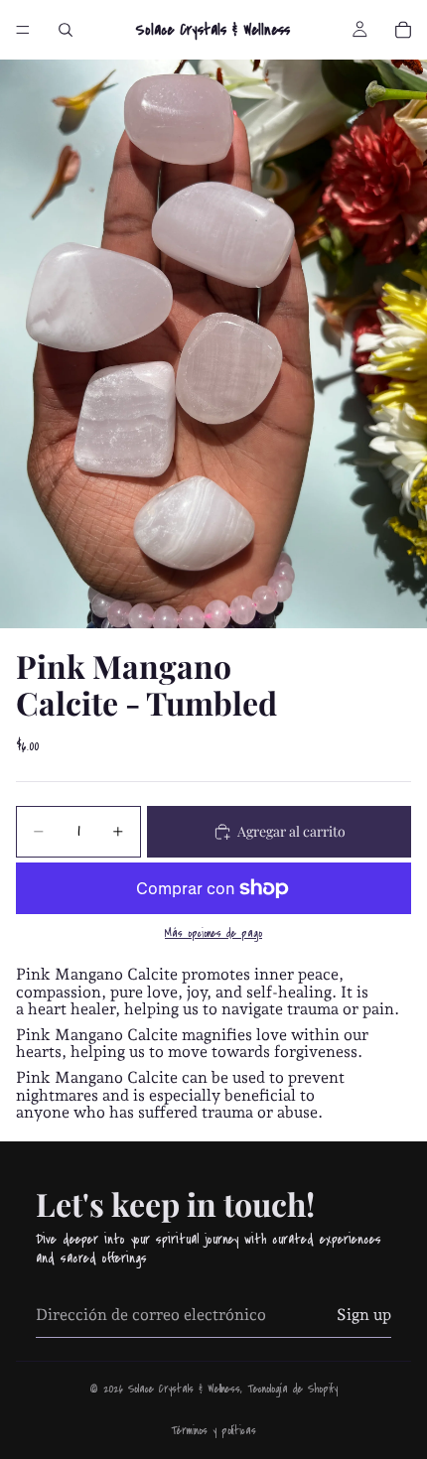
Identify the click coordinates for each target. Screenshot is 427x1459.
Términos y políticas (213, 1430)
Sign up (364, 1314)
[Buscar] (65, 30)
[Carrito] (403, 30)
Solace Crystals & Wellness (184, 1389)
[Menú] (23, 30)
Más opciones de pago (213, 934)
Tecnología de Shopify (292, 1389)
